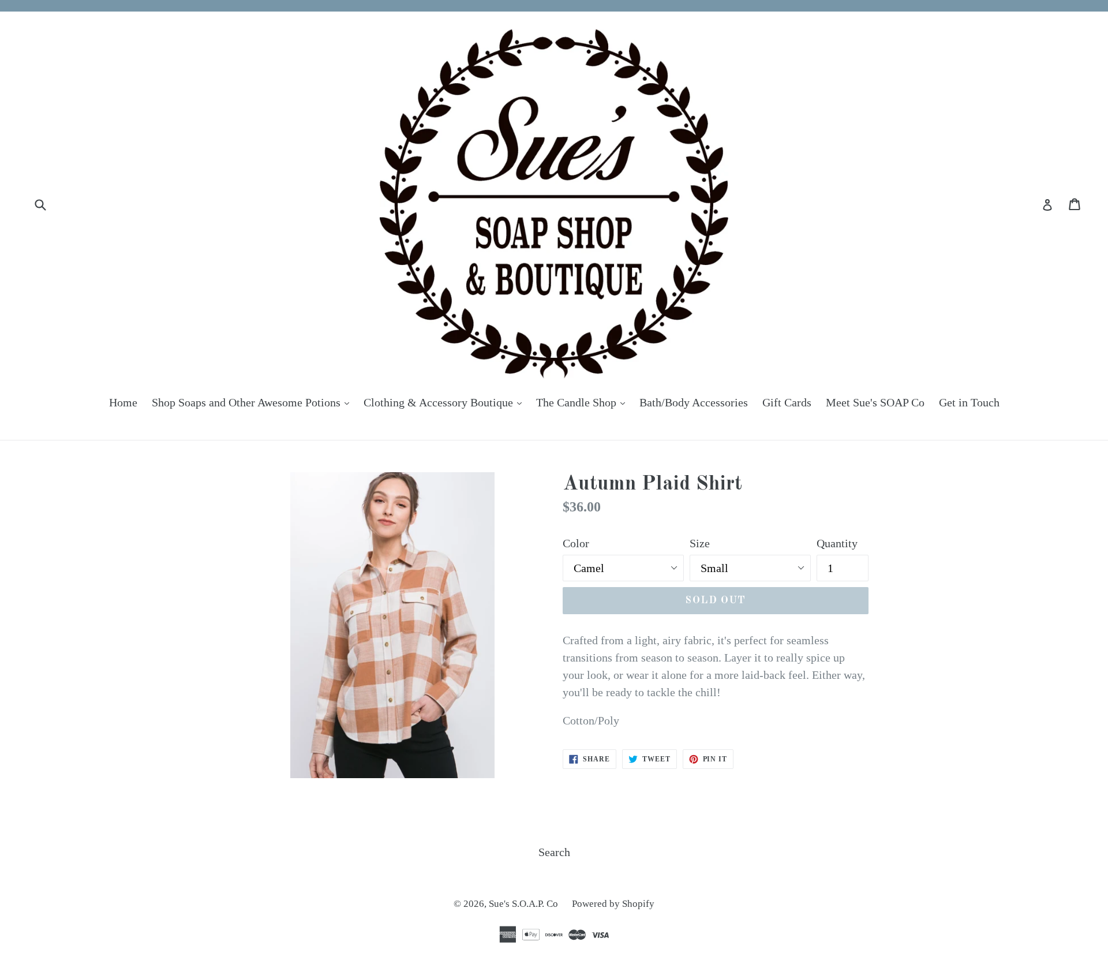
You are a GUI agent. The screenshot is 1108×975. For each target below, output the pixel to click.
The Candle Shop (583, 402)
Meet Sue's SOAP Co (875, 402)
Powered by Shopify (613, 903)
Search (554, 852)
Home (123, 402)
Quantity (837, 543)
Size (700, 543)
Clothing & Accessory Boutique (445, 402)
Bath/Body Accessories (693, 402)
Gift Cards (786, 402)
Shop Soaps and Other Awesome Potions (253, 402)
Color (576, 543)
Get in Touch (969, 402)
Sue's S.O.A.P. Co (524, 903)
